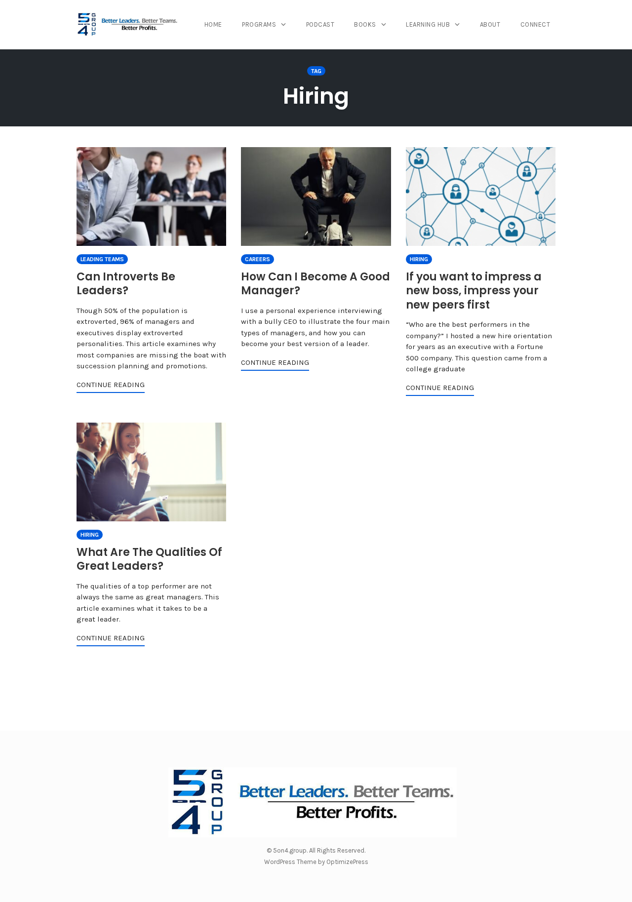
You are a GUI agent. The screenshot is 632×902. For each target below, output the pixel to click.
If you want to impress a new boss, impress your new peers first (474, 291)
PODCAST (320, 24)
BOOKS (365, 24)
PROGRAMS (259, 24)
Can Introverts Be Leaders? (126, 284)
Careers (257, 259)
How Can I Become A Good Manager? (315, 284)
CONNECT (535, 24)
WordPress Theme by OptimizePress (316, 861)
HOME (213, 24)
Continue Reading (111, 384)
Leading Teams (102, 259)
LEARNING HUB (428, 24)
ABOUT (490, 24)
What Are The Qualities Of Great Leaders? (149, 559)
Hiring (419, 259)
